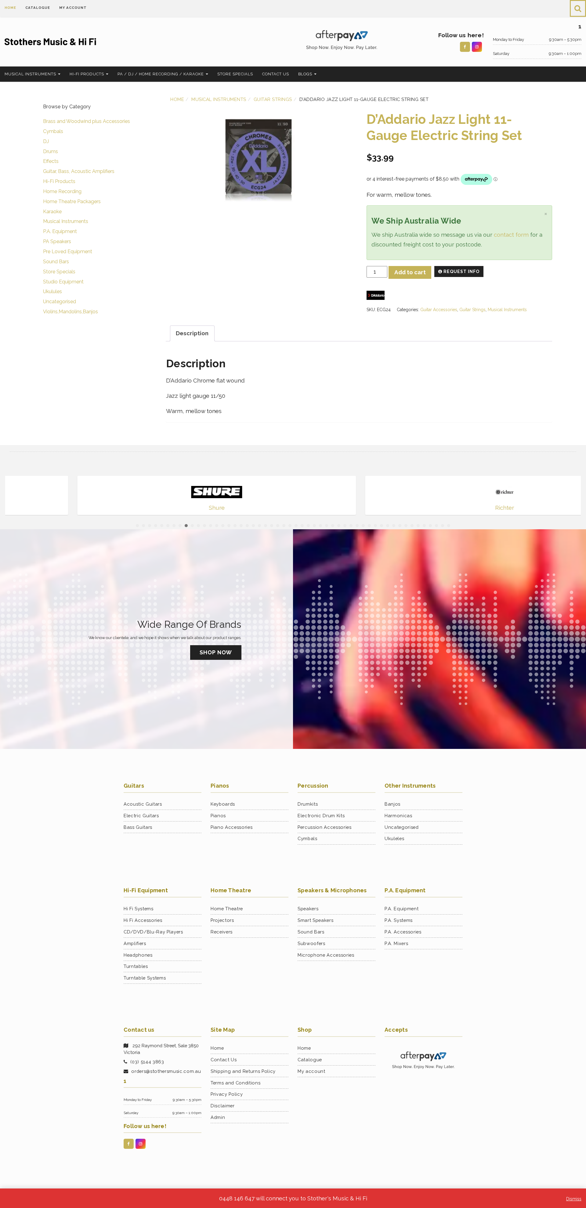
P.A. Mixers (396, 943)
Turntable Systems (145, 977)
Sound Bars (56, 261)
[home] (73, 41)
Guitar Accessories (438, 309)
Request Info (460, 271)
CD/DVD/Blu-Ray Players (153, 931)
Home (10, 7)
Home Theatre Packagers (72, 201)
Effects (51, 161)
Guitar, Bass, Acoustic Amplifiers (78, 171)
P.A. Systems (399, 920)
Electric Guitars (141, 815)
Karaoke (52, 211)
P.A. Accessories (403, 931)
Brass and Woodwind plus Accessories (86, 121)
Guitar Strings (273, 99)
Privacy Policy (227, 1094)
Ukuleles (394, 838)
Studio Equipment (63, 282)
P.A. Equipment (60, 231)
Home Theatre (227, 908)
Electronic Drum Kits (321, 815)
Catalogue (37, 7)
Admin (218, 1117)
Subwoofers (311, 943)
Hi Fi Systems (139, 908)
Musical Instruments (31, 74)
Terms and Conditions (235, 1082)
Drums (50, 151)
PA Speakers (57, 241)
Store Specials (235, 74)
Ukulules (52, 291)
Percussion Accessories (325, 827)
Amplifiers (135, 943)
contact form (511, 234)
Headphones (138, 955)
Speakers (308, 908)
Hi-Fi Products (87, 74)
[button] (578, 8)
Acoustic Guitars (143, 804)
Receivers (222, 931)
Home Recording (62, 191)
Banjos (392, 804)
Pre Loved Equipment (67, 251)
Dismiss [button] (573, 1198)
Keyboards (223, 804)
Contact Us (275, 74)
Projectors (222, 920)
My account (73, 7)
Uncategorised (59, 301)
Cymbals (53, 131)
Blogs (305, 74)
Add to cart (410, 272)
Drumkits (308, 804)
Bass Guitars (138, 827)
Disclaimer (223, 1105)
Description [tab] (192, 333)
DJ (46, 141)
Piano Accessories (231, 827)
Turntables (136, 966)
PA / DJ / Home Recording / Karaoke (161, 74)
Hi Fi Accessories (143, 920)
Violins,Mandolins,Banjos (70, 312)
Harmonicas (398, 815)
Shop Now (216, 652)
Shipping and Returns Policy (243, 1071)
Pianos (218, 815)
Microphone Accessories (326, 955)
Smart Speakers (315, 920)
